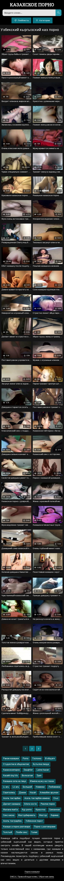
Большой (27, 787)
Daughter (28, 770)
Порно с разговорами (44, 826)
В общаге (50, 758)
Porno (25, 758)
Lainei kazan (43, 770)
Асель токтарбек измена (37, 798)
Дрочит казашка (11, 804)
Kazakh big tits (10, 775)
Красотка (40, 809)
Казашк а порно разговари (16, 826)
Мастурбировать (26, 815)
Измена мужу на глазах (42, 781)
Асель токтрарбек (12, 821)
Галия (34, 832)
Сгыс (55, 798)
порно (32, 4)
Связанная (54, 809)
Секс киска (8, 815)
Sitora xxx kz (30, 804)
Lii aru (16, 787)
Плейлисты (23, 20)
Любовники (54, 787)
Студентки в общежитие (16, 764)
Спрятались (9, 792)
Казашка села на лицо (14, 781)
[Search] (58, 12)
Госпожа (36, 758)
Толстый (7, 832)
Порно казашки (32, 872)
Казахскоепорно (11, 770)
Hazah (33, 792)
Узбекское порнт (34, 821)
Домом (22, 792)
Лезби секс (21, 832)
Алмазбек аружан (49, 792)
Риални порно (48, 804)
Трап (39, 775)
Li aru (6, 787)
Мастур (43, 815)
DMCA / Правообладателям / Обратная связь (32, 876)
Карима (54, 815)
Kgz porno (27, 809)
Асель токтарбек (12, 798)
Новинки (40, 787)
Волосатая (27, 775)
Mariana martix (10, 809)
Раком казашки (11, 758)
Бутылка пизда (41, 764)
